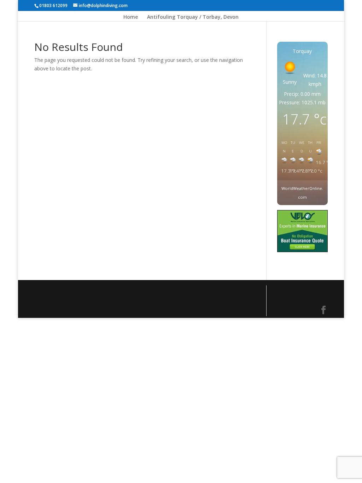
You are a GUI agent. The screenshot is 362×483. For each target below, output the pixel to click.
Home (130, 17)
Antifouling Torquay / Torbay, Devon (193, 17)
